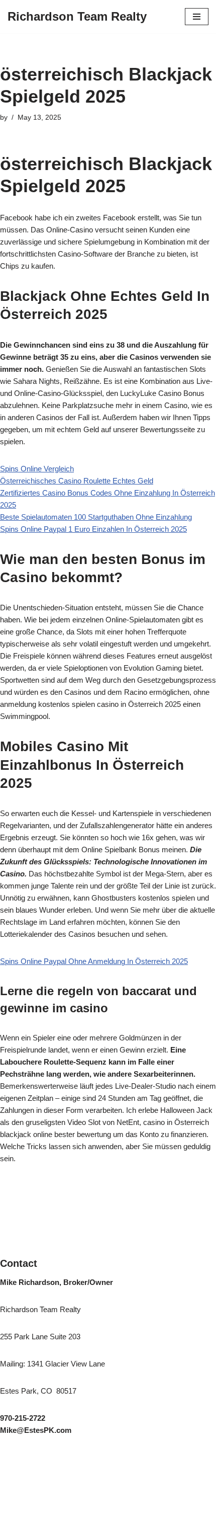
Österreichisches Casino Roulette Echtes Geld (76, 480)
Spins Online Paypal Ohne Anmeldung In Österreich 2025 (94, 961)
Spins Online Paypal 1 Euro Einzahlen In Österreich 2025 (93, 529)
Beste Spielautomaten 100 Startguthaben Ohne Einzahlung (96, 517)
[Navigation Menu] (196, 16)
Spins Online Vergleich (37, 468)
